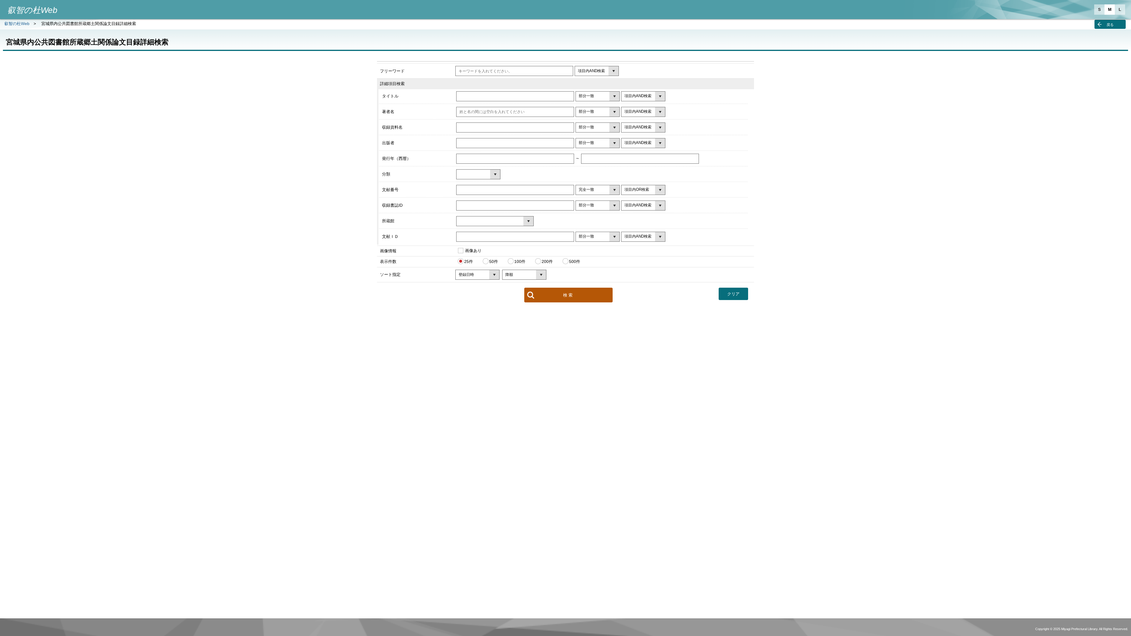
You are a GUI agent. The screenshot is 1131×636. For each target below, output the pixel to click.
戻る (1110, 25)
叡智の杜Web (16, 23)
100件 (519, 261)
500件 (574, 261)
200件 (547, 261)
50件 (493, 261)
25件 (468, 261)
